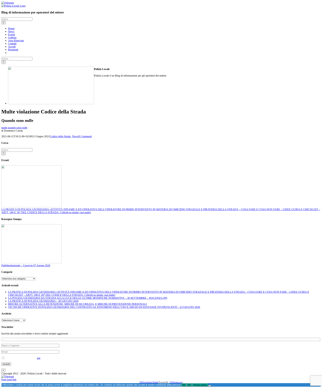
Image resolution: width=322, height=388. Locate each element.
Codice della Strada (60, 136)
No (189, 385)
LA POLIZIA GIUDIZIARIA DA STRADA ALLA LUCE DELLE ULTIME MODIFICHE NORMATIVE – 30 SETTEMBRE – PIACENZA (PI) (87, 298)
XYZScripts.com (176, 382)
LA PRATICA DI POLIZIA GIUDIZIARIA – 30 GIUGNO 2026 (43, 301)
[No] (209, 385)
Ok (183, 385)
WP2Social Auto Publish (149, 382)
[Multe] (51, 103)
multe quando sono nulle (14, 127)
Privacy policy (200, 385)
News (75, 136)
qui (38, 358)
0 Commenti (85, 136)
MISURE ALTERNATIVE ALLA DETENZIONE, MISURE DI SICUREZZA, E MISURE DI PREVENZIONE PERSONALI (77, 304)
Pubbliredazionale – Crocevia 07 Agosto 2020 (25, 265)
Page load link (8, 379)
